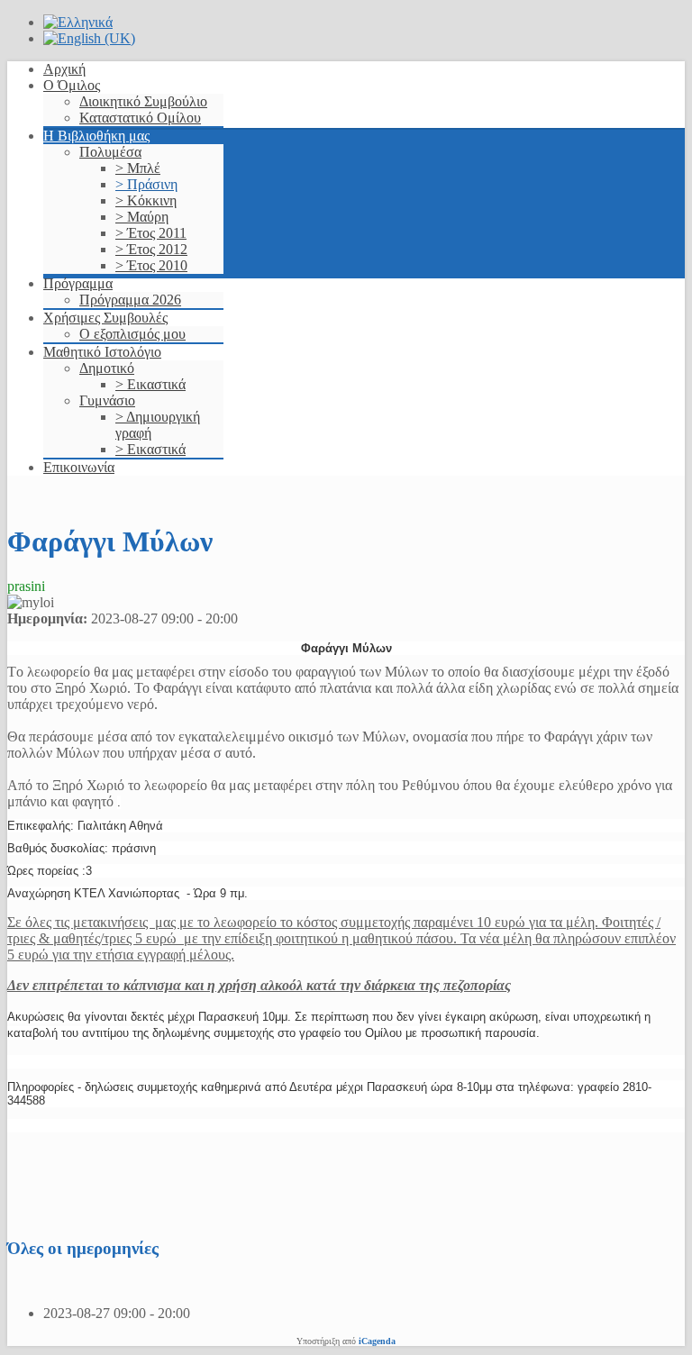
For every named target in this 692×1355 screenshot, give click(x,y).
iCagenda (377, 1341)
